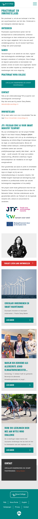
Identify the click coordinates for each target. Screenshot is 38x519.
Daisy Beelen (20, 471)
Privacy (17, 507)
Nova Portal (14, 502)
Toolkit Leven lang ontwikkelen (17, 263)
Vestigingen (7, 507)
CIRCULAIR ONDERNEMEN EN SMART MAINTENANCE (18, 84)
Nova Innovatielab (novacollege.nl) (16, 118)
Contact (26, 507)
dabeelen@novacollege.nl (9, 104)
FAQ (4, 502)
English (24, 502)
